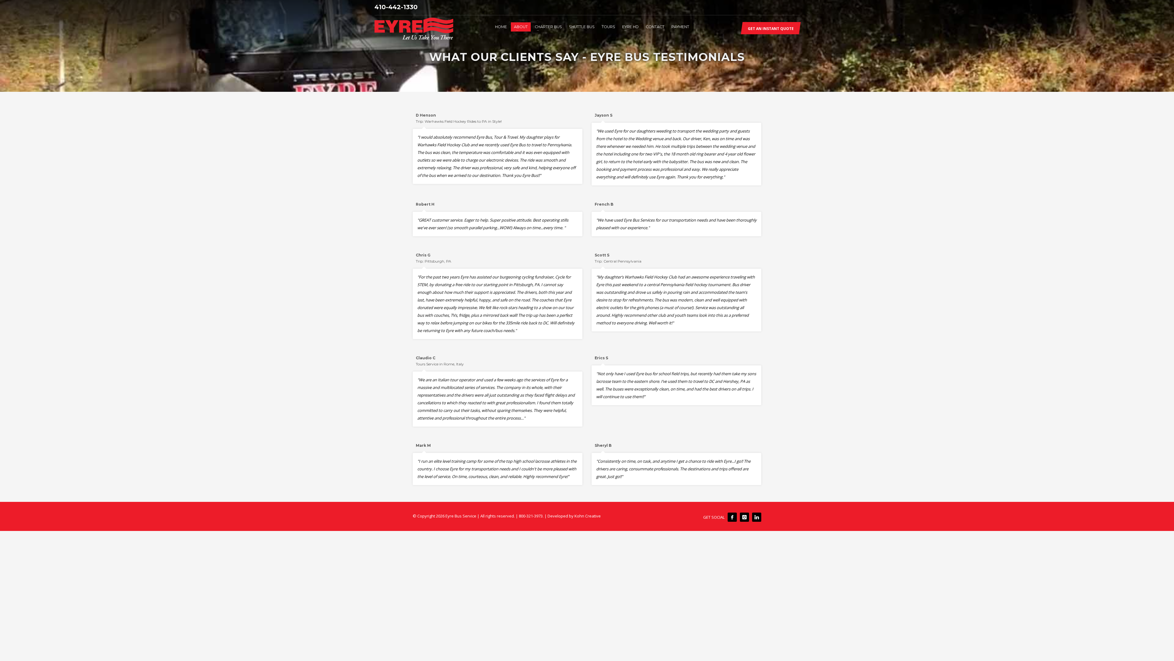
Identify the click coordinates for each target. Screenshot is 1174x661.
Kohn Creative (587, 516)
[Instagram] (744, 517)
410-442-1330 (396, 7)
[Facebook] (732, 517)
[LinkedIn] (756, 517)
